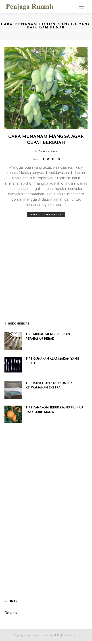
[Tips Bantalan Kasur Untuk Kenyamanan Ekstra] (13, 389)
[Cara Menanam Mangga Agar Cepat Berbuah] (46, 87)
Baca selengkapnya (46, 214)
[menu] (81, 6)
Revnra (10, 613)
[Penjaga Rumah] (29, 6)
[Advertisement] (37, 277)
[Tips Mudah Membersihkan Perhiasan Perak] (13, 340)
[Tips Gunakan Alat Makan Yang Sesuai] (13, 365)
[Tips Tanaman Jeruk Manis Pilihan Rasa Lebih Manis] (13, 414)
